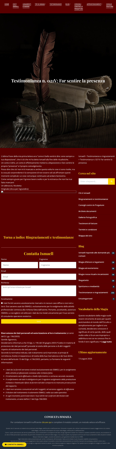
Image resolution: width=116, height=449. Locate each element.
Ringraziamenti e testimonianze (93, 199)
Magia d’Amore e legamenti (91, 262)
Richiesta (5, 282)
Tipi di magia (40, 4)
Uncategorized (85, 298)
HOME (7, 4)
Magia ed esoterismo (88, 268)
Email (3, 271)
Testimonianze (56, 4)
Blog (67, 4)
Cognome (43, 259)
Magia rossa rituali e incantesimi (94, 274)
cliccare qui (47, 422)
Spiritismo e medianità (89, 286)
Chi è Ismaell (16, 5)
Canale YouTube (109, 5)
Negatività (83, 280)
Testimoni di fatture (88, 223)
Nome (4, 259)
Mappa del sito (85, 235)
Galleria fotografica (88, 217)
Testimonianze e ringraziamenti (93, 292)
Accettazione (6, 299)
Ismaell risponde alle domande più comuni (94, 254)
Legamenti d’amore (27, 5)
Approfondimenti (94, 4)
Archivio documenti (87, 211)
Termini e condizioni (88, 229)
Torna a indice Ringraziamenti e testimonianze (38, 237)
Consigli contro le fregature (78, 6)
